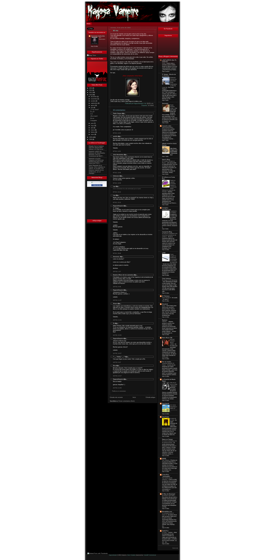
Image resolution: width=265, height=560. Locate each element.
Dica (114, 365)
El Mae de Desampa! (168, 494)
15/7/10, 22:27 (117, 376)
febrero (93, 132)
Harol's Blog (166, 159)
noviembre (94, 99)
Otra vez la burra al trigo (173, 383)
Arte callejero (166, 460)
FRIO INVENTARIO (167, 127)
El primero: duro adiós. (168, 495)
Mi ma (92, 118)
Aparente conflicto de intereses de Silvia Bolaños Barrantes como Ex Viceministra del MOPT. (97, 154)
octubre (93, 101)
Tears (164, 305)
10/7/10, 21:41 (117, 320)
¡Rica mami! (94, 116)
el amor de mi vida (173, 419)
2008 (91, 139)
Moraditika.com (167, 511)
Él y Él (92, 111)
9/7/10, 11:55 (117, 151)
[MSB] (164, 458)
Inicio (134, 397)
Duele (164, 63)
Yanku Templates (131, 555)
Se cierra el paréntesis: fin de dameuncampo (169, 441)
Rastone (164, 320)
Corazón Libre (166, 126)
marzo (93, 130)
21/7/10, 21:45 (117, 388)
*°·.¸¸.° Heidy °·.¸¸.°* (119, 356)
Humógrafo (165, 403)
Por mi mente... (167, 362)
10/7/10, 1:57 (117, 271)
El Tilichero (166, 296)
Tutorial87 (146, 555)
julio (92, 107)
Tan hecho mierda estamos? (167, 478)
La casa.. (164, 532)
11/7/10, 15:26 (117, 335)
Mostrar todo (175, 548)
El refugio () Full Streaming (169, 280)
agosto (93, 105)
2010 (91, 95)
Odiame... (165, 321)
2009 (91, 137)
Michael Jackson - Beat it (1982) (172, 342)
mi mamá (151, 105)
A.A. (91, 114)
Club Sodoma (166, 278)
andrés (115, 136)
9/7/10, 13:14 (117, 192)
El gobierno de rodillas (173, 211)
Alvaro (115, 303)
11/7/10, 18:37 (117, 353)
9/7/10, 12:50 (117, 183)
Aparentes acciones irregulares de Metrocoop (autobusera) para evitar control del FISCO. (96, 161)
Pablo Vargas (117, 113)
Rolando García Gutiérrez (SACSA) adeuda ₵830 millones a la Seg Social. (96, 147)
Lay (114, 186)
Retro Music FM (167, 338)
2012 (91, 90)
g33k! (164, 253)
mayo (93, 125)
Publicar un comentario (119, 391)
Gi (113, 323)
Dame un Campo (167, 439)
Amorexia (165, 103)
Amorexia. (116, 256)
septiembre (94, 103)
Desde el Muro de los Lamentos (123, 275)
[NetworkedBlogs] (97, 182)
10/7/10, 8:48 (117, 286)
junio (92, 123)
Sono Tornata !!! (166, 297)
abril (92, 128)
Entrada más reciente (116, 397)
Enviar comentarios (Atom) (127, 401)
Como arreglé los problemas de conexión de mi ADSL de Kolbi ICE (173, 258)
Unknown (116, 176)
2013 (91, 88)
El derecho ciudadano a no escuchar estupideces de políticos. (169, 235)
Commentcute (152, 555)
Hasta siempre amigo (172, 106)
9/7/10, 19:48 (117, 253)
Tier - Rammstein (102, 38)
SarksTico (165, 531)
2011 (91, 92)
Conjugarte (93, 120)
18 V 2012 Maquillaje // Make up (173, 406)
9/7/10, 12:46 (117, 172)
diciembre (94, 96)
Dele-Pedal (165, 417)
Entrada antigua (150, 397)
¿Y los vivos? (94, 109)
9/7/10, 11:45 (117, 133)
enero (93, 134)
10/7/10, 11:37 (117, 300)
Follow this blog (97, 185)
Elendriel (165, 304)
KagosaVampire (118, 206)
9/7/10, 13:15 (117, 202)
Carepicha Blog (167, 232)
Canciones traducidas (98, 36)
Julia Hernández (118, 154)
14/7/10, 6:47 (117, 362)
